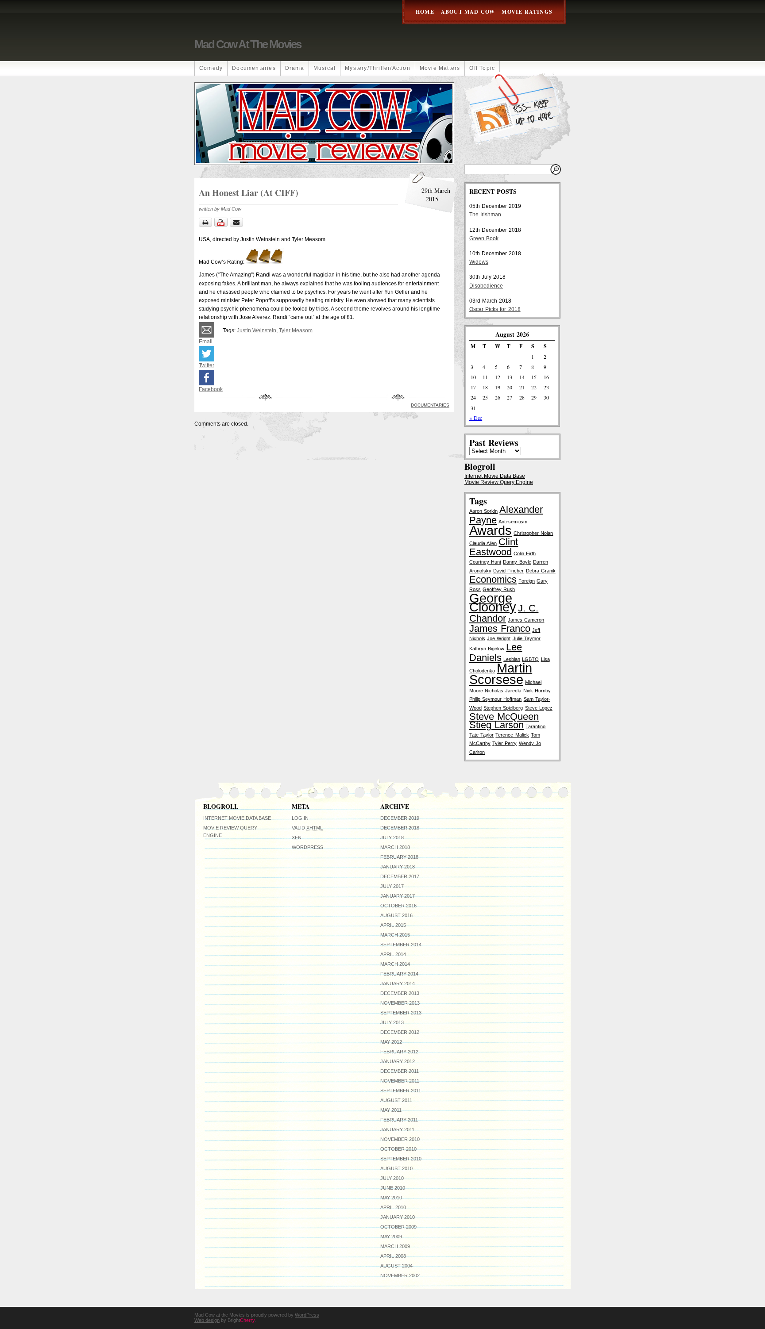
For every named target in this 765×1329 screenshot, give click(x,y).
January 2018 (397, 866)
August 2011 (396, 1100)
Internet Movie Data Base (494, 476)
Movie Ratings (527, 11)
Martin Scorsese (500, 674)
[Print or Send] (222, 224)
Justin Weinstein (256, 330)
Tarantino (535, 726)
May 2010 (391, 1197)
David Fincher (508, 570)
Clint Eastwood (493, 546)
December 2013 (399, 993)
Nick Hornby (537, 690)
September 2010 (400, 1158)
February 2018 (399, 857)
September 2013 (400, 1012)
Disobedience (486, 286)
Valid (307, 827)
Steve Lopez (538, 708)
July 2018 (392, 837)
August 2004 (396, 1265)
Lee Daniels (495, 652)
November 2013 (400, 1003)
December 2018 (399, 827)
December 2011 (399, 1071)
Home (425, 11)
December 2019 (399, 818)
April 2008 (393, 1256)
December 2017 (399, 876)
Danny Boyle (517, 562)
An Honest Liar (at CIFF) (248, 192)
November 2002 (400, 1275)
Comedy (211, 68)
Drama (294, 68)
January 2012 (397, 1061)
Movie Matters (440, 68)
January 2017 (397, 896)
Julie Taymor (527, 638)
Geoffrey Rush (499, 589)
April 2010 (393, 1207)
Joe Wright (498, 638)
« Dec (475, 417)
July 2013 (392, 1022)
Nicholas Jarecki (503, 690)
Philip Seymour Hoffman (495, 699)
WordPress (307, 847)
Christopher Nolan (533, 533)
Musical (324, 68)
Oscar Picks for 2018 (495, 309)
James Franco (499, 628)
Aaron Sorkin (483, 511)
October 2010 (398, 1149)
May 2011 (391, 1110)
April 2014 (393, 954)
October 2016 (398, 905)
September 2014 (400, 944)
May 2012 (391, 1042)
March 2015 (395, 934)
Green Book (483, 238)
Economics (493, 579)
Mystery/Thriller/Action (377, 68)
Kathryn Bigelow (486, 648)
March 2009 (395, 1246)
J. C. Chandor (503, 613)
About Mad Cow (468, 11)
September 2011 (400, 1090)
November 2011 (399, 1080)
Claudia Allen (483, 543)
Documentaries (254, 68)
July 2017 (392, 886)
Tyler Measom (296, 330)
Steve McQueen (504, 716)
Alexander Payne (506, 514)
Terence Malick (512, 734)
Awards (490, 530)
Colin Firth (525, 553)
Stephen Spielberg (503, 708)
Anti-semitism (512, 521)
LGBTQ (530, 659)
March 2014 (395, 964)
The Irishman (485, 214)
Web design (207, 1320)
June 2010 (392, 1188)
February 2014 (399, 973)
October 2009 (398, 1226)
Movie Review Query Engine (498, 482)
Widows (478, 262)
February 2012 (399, 1051)
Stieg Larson (496, 724)
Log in (300, 818)
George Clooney (492, 602)
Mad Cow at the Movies (247, 44)
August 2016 (396, 915)
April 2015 (393, 925)
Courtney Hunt (485, 562)
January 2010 (397, 1217)
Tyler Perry (504, 743)
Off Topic (482, 68)
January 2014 (397, 983)
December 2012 (399, 1032)
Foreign (526, 581)
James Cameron (526, 619)
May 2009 (391, 1236)
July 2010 (392, 1178)
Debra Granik (541, 570)
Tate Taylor (481, 734)
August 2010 (396, 1168)
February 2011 (399, 1119)
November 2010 (400, 1139)
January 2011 (397, 1129)
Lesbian (511, 659)
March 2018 (395, 847)
